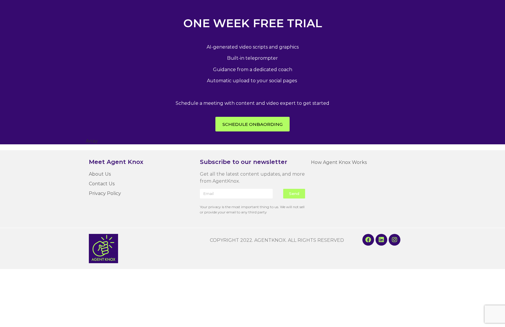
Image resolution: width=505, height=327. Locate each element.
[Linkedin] (381, 240)
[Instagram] (394, 240)
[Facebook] (368, 240)
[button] (252, 124)
